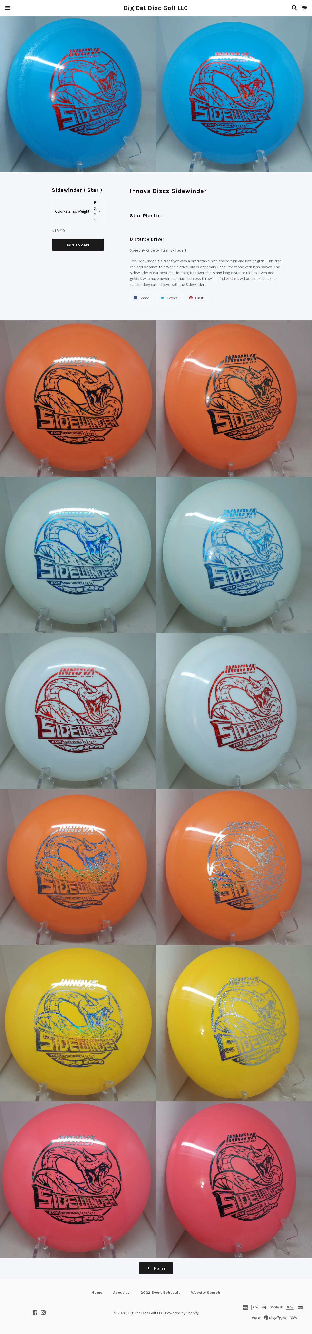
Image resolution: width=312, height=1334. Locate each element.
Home (97, 1292)
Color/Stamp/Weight (72, 211)
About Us (121, 1292)
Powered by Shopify (182, 1312)
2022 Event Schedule (160, 1292)
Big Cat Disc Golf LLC (156, 7)
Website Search (205, 1292)
